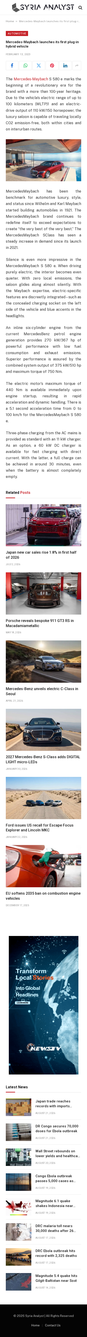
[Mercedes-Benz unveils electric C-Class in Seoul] (43, 661)
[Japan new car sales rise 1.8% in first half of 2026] (43, 525)
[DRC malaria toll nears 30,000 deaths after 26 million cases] (18, 1232)
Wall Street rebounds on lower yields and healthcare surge (58, 1156)
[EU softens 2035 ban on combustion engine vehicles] (43, 866)
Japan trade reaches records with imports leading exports (52, 1106)
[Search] (79, 7)
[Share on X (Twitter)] (38, 65)
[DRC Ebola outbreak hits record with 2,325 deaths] (18, 1257)
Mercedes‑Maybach (31, 79)
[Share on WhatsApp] (25, 65)
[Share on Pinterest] (52, 65)
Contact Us (53, 1325)
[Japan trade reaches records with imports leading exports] (18, 1107)
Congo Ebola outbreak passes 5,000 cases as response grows (54, 1181)
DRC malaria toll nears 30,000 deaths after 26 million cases (54, 1231)
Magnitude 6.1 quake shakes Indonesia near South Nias (54, 1206)
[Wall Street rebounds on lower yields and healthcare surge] (18, 1157)
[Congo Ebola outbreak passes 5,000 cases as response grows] (18, 1182)
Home (10, 21)
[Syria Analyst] (43, 7)
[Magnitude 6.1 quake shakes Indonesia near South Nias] (18, 1207)
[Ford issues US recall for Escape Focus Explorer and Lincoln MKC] (43, 798)
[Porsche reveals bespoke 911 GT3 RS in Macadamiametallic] (43, 593)
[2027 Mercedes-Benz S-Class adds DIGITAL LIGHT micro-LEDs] (43, 730)
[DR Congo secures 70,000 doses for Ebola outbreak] (18, 1132)
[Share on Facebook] (12, 65)
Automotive (17, 33)
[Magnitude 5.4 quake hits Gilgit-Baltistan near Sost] (18, 1282)
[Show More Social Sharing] (76, 65)
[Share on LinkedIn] (65, 65)
